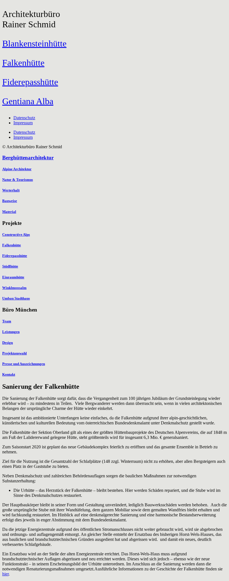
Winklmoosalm (14, 288)
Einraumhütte (13, 277)
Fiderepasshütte (14, 256)
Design (7, 343)
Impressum (23, 122)
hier (5, 574)
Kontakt (8, 374)
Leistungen (11, 332)
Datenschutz (24, 117)
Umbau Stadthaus (16, 298)
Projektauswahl (14, 353)
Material (9, 212)
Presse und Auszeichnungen (23, 364)
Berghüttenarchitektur (28, 158)
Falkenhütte (11, 245)
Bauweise (9, 201)
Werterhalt (11, 190)
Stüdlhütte (10, 266)
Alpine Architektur (17, 169)
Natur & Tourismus (17, 180)
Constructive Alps (16, 234)
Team (6, 321)
